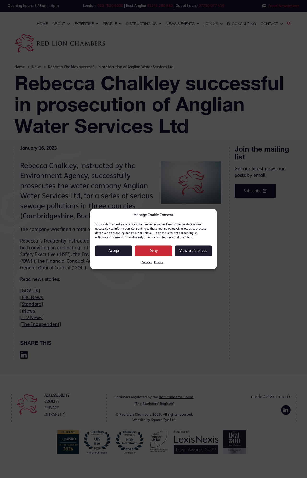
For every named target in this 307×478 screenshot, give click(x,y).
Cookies (147, 262)
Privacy (158, 262)
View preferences (193, 251)
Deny (153, 251)
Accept (113, 251)
